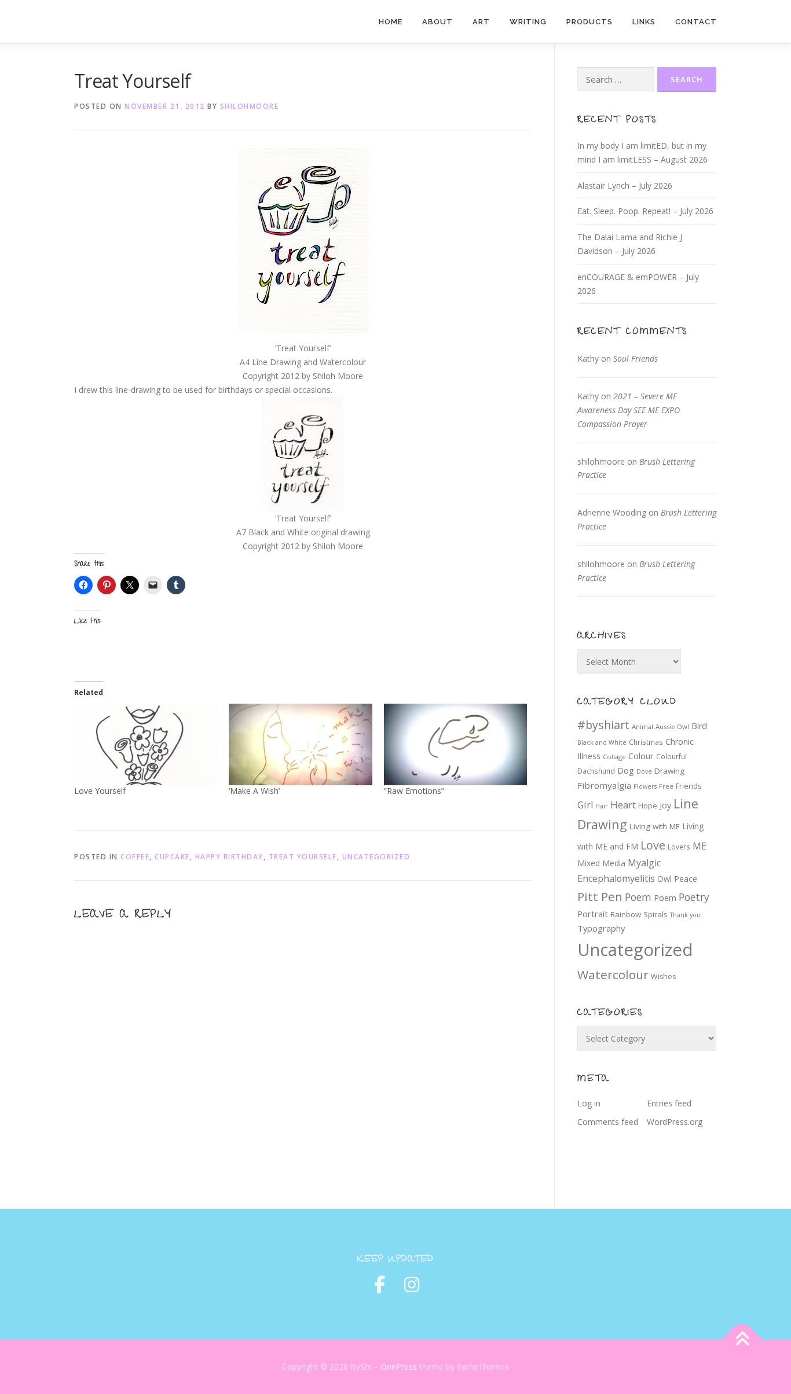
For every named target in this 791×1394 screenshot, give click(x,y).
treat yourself (303, 857)
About (437, 21)
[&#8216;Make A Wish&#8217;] (300, 744)
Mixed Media (601, 863)
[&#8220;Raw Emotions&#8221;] (455, 744)
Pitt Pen (599, 896)
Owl (664, 878)
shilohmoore (249, 106)
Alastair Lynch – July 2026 (624, 185)
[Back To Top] (742, 1339)
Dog (625, 770)
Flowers (645, 786)
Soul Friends (635, 358)
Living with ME (654, 826)
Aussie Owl (672, 726)
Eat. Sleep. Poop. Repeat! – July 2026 (645, 210)
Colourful (671, 756)
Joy (665, 805)
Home (390, 21)
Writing (528, 21)
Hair (601, 806)
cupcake (172, 857)
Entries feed (669, 1103)
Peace (685, 878)
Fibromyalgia (604, 785)
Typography (601, 928)
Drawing (669, 771)
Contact (696, 21)
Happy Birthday (229, 857)
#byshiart (603, 725)
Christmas (646, 741)
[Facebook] (379, 1284)
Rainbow (625, 914)
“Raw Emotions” (414, 790)
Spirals (655, 914)
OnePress (398, 1366)
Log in (588, 1103)
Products (589, 21)
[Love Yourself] (145, 744)
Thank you (685, 915)
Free (666, 786)
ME (699, 846)
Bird (699, 725)
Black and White (602, 742)
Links (643, 21)
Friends (688, 786)
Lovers (679, 846)
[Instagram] (411, 1284)
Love (652, 845)
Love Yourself (100, 790)
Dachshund (596, 770)
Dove (644, 771)
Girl (585, 804)
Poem (638, 897)
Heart (623, 804)
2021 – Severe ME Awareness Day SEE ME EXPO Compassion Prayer (628, 410)
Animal (642, 726)
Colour (641, 756)
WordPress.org (674, 1121)
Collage (614, 756)
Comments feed (607, 1121)
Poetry (694, 897)
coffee (134, 857)
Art (481, 21)
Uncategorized (376, 857)
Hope (647, 806)
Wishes (663, 976)
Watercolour (613, 974)
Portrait (592, 913)
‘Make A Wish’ (254, 790)
